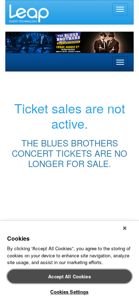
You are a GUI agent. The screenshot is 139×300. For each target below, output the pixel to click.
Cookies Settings (69, 291)
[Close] (125, 228)
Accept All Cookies (69, 276)
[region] (69, 260)
